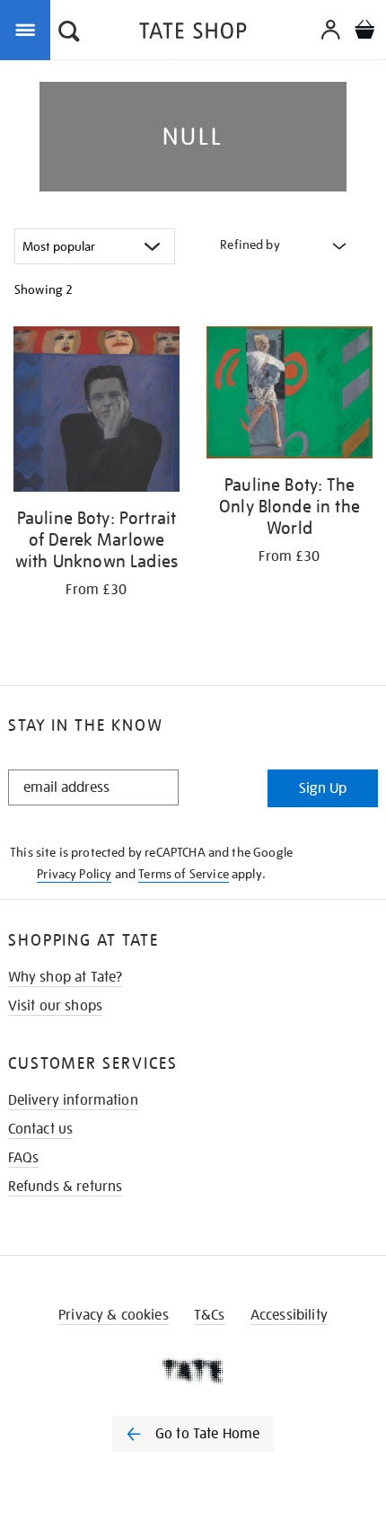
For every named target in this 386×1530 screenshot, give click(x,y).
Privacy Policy (74, 874)
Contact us (41, 1129)
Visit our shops (55, 1006)
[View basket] (364, 32)
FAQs (23, 1158)
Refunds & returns (65, 1187)
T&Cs (209, 1315)
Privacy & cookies (113, 1315)
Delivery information (73, 1100)
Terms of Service (183, 874)
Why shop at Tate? (65, 977)
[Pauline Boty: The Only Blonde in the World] (289, 395)
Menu (28, 29)
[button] (69, 33)
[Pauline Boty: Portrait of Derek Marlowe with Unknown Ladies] (96, 412)
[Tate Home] (193, 1370)
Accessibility (289, 1315)
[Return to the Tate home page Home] (193, 33)
